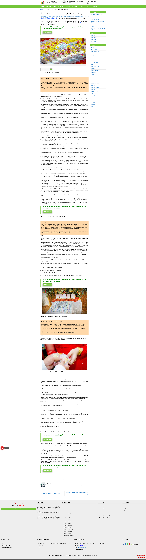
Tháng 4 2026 (93, 39)
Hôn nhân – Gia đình (94, 60)
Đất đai (92, 55)
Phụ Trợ (68, 6)
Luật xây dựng (93, 97)
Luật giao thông (94, 76)
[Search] (105, 6)
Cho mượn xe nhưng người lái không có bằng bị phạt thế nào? (97, 15)
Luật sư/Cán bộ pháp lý (51, 6)
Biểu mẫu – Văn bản (85, 6)
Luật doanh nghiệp (94, 70)
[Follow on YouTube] (129, 544)
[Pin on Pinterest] (66, 476)
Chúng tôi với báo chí (95, 51)
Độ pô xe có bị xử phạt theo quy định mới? (98, 29)
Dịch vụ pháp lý (93, 53)
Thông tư (92, 100)
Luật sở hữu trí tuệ (94, 91)
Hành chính (93, 57)
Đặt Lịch (142, 557)
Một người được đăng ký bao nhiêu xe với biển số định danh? (98, 18)
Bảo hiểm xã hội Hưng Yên (55, 16)
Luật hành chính (94, 78)
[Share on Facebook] (60, 476)
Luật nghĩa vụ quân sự (95, 87)
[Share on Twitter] (62, 476)
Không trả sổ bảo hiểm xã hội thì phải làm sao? (41, 16)
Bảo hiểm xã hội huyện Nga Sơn (66, 16)
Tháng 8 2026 (93, 35)
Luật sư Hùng (54, 17)
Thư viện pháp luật (75, 6)
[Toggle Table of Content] (50, 69)
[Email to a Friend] (64, 476)
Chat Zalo (142, 555)
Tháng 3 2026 (93, 41)
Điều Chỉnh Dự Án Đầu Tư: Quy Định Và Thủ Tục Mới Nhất (82, 16)
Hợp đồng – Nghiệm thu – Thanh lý (97, 62)
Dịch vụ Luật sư (61, 6)
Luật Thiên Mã (94, 555)
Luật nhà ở (93, 89)
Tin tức (92, 106)
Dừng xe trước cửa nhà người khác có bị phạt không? (98, 22)
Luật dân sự (93, 68)
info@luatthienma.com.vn (46, 549)
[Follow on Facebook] (123, 544)
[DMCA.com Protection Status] (134, 544)
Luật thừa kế (93, 93)
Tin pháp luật (94, 6)
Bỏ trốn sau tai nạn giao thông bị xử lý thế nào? (98, 25)
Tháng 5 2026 (93, 37)
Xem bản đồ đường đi (42, 551)
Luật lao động (93, 85)
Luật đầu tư (93, 74)
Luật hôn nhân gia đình (44, 12)
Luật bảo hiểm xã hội (95, 66)
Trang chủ (42, 9)
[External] (2, 448)
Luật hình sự (93, 81)
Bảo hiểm (92, 47)
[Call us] (127, 544)
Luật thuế (93, 95)
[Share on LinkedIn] (68, 476)
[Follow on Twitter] (125, 544)
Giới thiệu (42, 6)
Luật (92, 64)
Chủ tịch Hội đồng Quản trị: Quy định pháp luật (51, 493)
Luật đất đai (93, 72)
